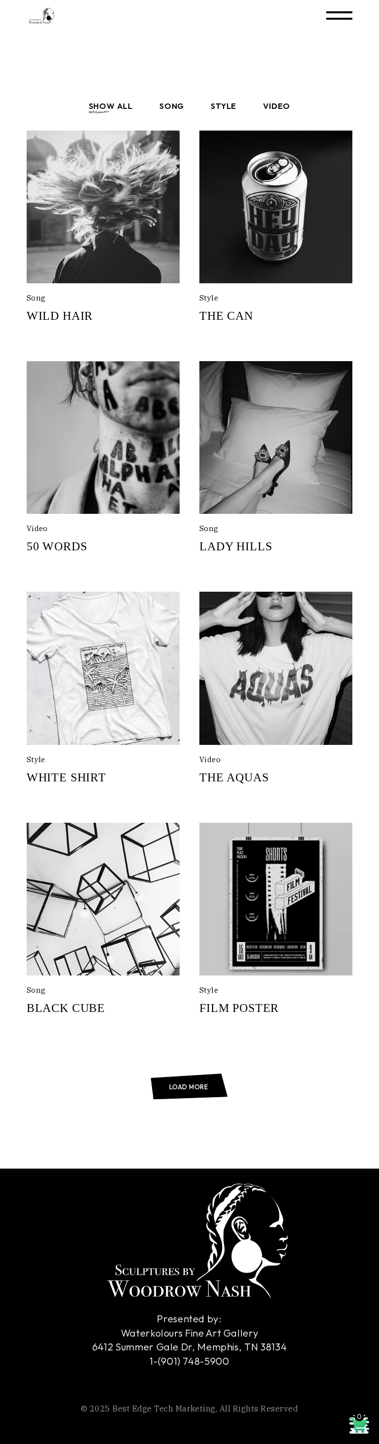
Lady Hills (235, 546)
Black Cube (66, 1008)
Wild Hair (60, 315)
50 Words (57, 546)
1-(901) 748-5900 (189, 1361)
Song (36, 297)
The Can (226, 315)
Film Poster (239, 1008)
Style (208, 297)
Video (37, 528)
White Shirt (66, 777)
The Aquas (234, 777)
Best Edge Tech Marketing (164, 1408)
